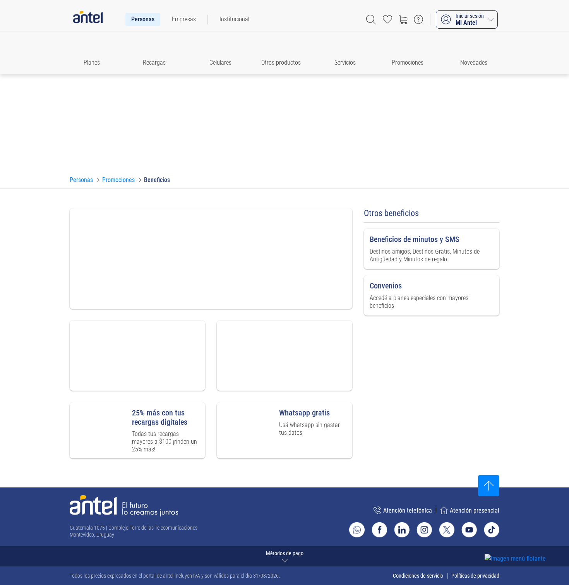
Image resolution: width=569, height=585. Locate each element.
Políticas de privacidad (475, 576)
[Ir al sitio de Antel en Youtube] (469, 529)
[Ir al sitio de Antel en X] (446, 529)
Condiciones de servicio (418, 576)
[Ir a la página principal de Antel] (124, 505)
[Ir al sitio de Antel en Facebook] (379, 529)
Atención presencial (474, 510)
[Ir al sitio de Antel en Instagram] (424, 529)
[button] (95, 53)
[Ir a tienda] (403, 19)
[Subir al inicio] (488, 485)
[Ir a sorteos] (284, 356)
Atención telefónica (407, 510)
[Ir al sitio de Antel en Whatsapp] (357, 529)
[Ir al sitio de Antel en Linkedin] (402, 529)
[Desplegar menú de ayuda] (527, 544)
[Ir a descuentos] (137, 356)
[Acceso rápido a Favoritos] (387, 19)
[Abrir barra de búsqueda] (371, 19)
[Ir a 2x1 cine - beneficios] (211, 258)
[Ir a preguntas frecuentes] (418, 19)
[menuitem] (142, 19)
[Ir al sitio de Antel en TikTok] (491, 529)
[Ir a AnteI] (88, 19)
